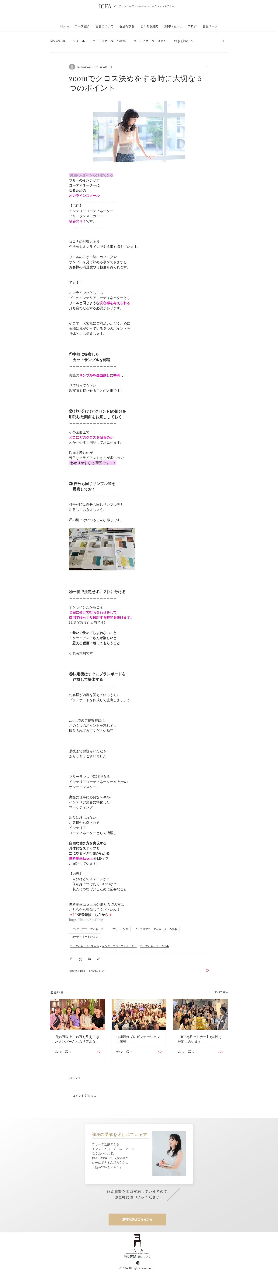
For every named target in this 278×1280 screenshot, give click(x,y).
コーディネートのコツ (84, 936)
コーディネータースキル (150, 41)
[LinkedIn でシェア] (89, 959)
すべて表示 (221, 992)
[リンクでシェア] (98, 959)
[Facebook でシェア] (71, 959)
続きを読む (181, 41)
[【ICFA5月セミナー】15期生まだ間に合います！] (200, 1014)
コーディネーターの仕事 (109, 41)
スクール (79, 41)
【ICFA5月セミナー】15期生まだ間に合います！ (200, 1039)
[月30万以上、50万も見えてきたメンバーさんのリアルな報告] (77, 1014)
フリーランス (120, 929)
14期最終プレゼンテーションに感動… (138, 1039)
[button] (210, 26)
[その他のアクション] (206, 67)
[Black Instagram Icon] (138, 1263)
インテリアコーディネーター (88, 929)
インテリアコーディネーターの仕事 (156, 929)
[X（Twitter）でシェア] (80, 959)
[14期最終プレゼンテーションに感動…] (139, 1014)
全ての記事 (57, 41)
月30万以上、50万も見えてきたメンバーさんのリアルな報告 (77, 1039)
